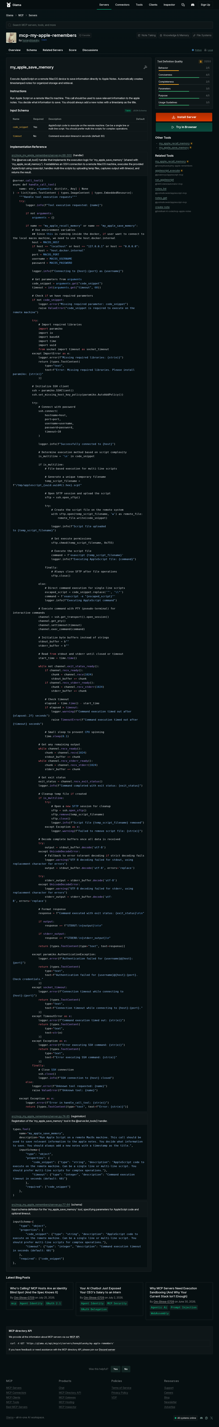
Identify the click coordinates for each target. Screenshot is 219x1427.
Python (198, 50)
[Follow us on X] (211, 1418)
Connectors (122, 4)
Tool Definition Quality (170, 61)
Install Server (186, 117)
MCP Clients (13, 1397)
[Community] (193, 5)
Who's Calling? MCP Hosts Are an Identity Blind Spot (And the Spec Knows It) (38, 1290)
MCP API (74, 1336)
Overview (14, 50)
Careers (168, 1392)
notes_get (161, 197)
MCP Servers (13, 1387)
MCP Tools (12, 1402)
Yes (116, 1369)
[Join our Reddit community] (206, 1418)
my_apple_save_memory (174, 147)
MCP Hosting (66, 1402)
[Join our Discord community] (201, 1418)
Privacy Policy (119, 1392)
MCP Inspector (67, 1407)
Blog (166, 1397)
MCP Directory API (70, 1392)
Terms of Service (121, 1387)
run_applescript (164, 179)
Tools (139, 4)
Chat (61, 1387)
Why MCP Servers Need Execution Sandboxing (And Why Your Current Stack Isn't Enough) (173, 1292)
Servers (104, 4)
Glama (9, 15)
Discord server (107, 1349)
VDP (114, 1397)
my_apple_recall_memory (174, 143)
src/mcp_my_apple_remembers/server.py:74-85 (41, 1116)
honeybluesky (30, 40)
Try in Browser (186, 127)
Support (168, 1387)
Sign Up (205, 4)
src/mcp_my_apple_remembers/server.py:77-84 (41, 1204)
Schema (32, 50)
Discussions (90, 50)
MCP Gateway (67, 1397)
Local (210, 50)
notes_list (160, 188)
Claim (44, 40)
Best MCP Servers (16, 1407)
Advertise (169, 1407)
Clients (153, 4)
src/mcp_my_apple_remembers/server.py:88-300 (42, 155)
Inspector (169, 4)
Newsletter (170, 1402)
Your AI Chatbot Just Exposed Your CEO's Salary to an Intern (100, 1290)
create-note (162, 207)
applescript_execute (167, 170)
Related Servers (53, 50)
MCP (21, 15)
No (126, 1369)
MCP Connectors (16, 1392)
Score (72, 50)
